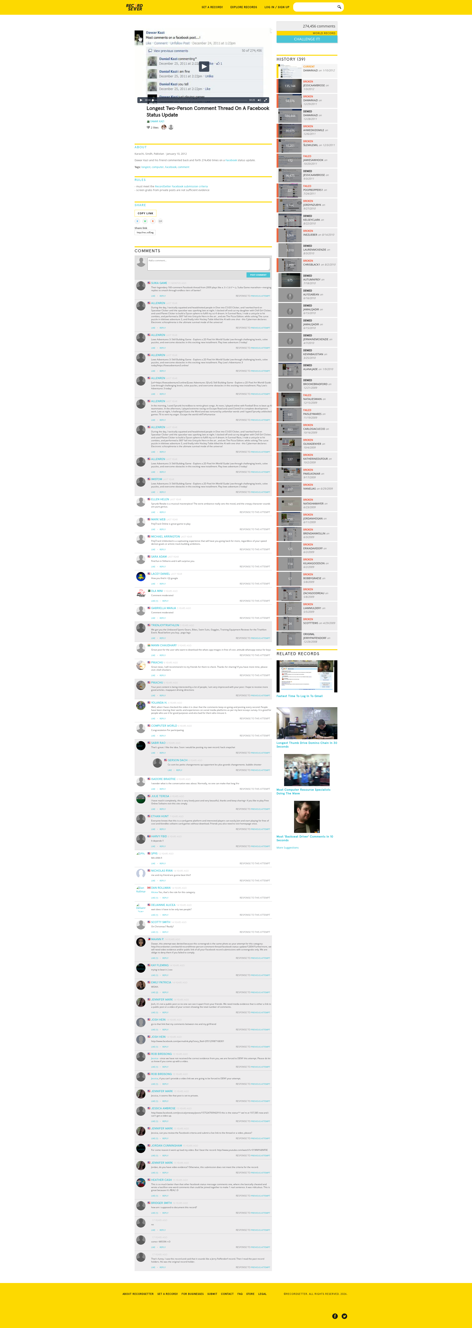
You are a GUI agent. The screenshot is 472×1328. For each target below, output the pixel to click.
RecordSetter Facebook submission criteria (181, 186)
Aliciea (154, 892)
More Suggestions (288, 847)
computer (158, 167)
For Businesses (193, 1294)
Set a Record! (167, 1294)
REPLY (163, 295)
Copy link (145, 213)
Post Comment (258, 274)
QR (160, 221)
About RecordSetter (138, 1294)
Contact (227, 1294)
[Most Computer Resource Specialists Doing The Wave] (307, 770)
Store (250, 1294)
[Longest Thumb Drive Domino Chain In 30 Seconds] (307, 723)
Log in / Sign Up (277, 7)
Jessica (154, 1058)
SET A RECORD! (212, 7)
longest (145, 167)
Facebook (231, 160)
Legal (262, 1294)
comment (183, 167)
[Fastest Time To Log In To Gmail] (307, 676)
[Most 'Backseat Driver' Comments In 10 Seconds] (307, 817)
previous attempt (260, 295)
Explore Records (243, 7)
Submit (212, 1294)
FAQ (240, 1294)
